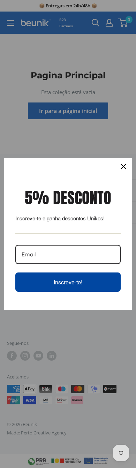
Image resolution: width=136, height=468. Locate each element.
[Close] (123, 166)
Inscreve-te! (68, 282)
